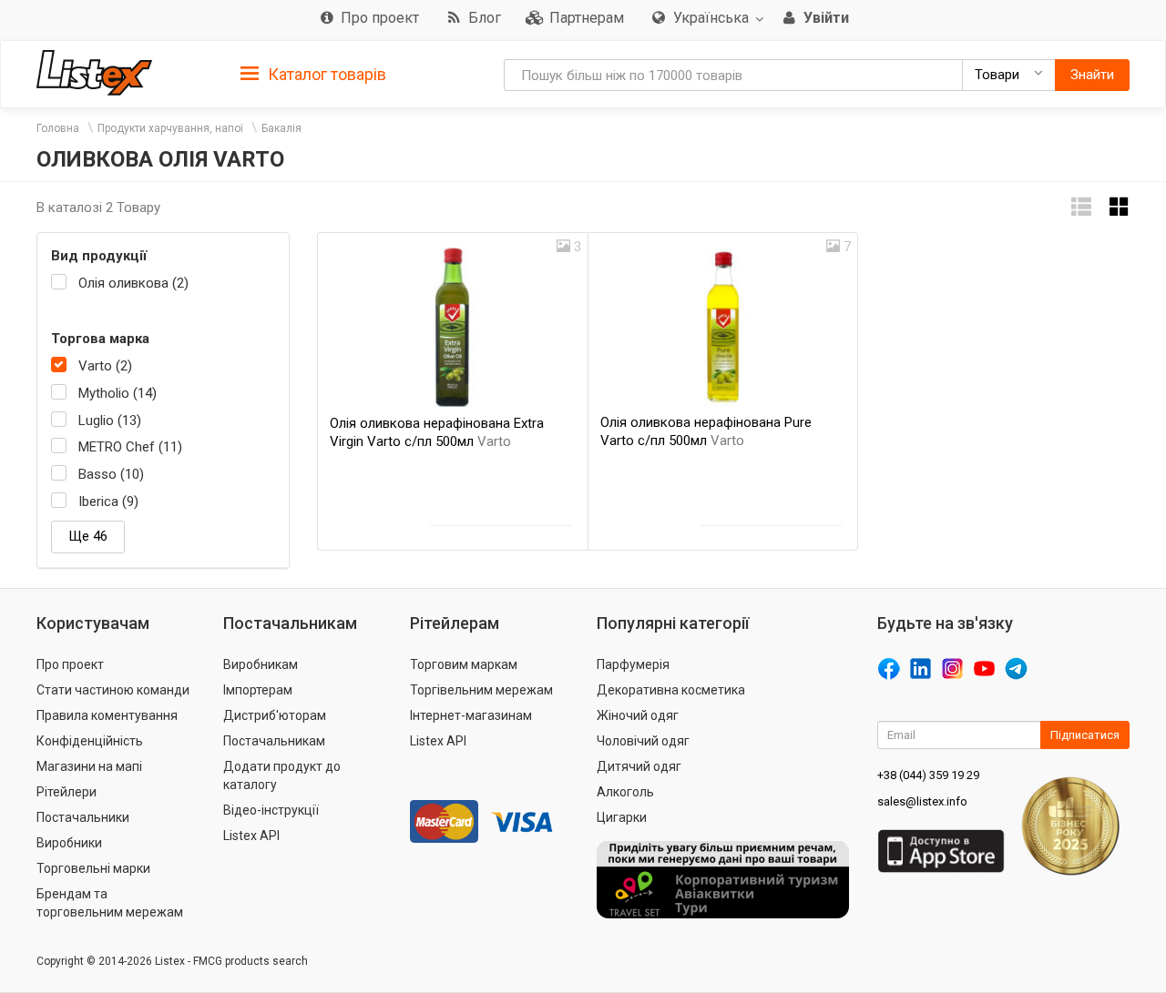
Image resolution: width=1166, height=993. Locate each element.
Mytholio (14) (117, 393)
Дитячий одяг (639, 766)
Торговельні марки (93, 868)
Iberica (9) (108, 501)
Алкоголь (625, 792)
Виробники (69, 843)
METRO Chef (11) (130, 447)
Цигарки (622, 817)
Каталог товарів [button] (325, 74)
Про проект (70, 664)
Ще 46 (87, 536)
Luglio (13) (109, 420)
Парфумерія (633, 664)
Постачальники (82, 817)
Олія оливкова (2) (133, 283)
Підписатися (1085, 735)
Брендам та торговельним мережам (109, 903)
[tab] (313, 73)
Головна (57, 128)
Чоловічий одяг (643, 741)
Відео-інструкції (271, 810)
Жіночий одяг (638, 715)
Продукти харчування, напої (170, 128)
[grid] (1119, 207)
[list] (1081, 207)
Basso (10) (111, 474)
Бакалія (281, 128)
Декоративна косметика (671, 690)
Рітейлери (66, 792)
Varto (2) (105, 366)
